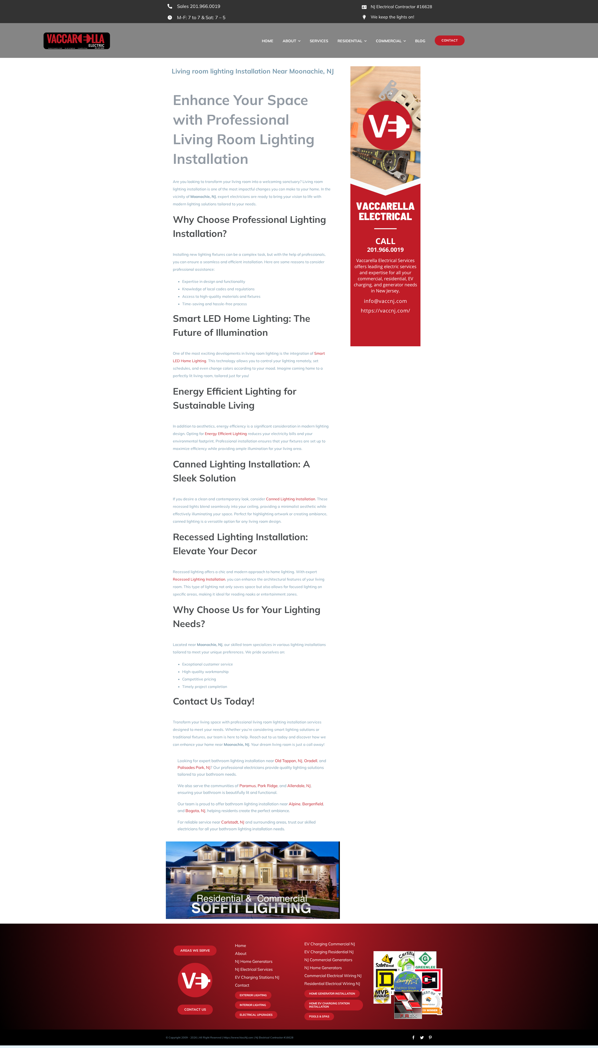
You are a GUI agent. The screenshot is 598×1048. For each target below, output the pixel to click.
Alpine (294, 803)
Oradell (310, 760)
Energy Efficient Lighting (226, 433)
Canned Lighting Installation (290, 499)
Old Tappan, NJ (288, 760)
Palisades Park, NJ (194, 767)
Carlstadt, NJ (232, 822)
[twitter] (422, 1037)
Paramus (247, 785)
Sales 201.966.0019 (198, 6)
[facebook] (413, 1037)
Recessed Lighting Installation (199, 579)
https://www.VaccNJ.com (238, 1037)
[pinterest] (430, 1037)
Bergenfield (312, 803)
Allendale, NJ (299, 785)
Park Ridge (268, 785)
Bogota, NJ (195, 810)
